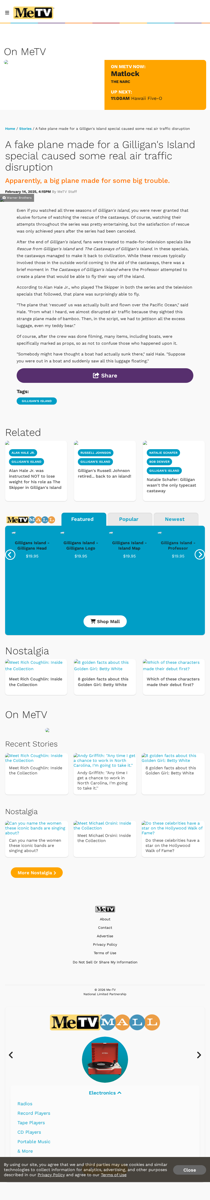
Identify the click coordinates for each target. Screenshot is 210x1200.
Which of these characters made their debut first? (173, 682)
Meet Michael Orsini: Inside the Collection (104, 838)
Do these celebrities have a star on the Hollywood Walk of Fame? (172, 845)
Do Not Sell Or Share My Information (105, 962)
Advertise (105, 936)
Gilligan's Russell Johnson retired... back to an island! (104, 473)
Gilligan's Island (37, 401)
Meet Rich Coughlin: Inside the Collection (35, 682)
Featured (82, 519)
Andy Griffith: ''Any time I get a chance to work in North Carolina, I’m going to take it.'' (102, 780)
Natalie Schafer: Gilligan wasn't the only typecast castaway (171, 485)
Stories (25, 129)
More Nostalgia (36, 872)
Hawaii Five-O (146, 98)
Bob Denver (159, 462)
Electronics (103, 1093)
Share (108, 375)
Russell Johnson (95, 453)
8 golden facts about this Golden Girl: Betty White (103, 682)
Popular (128, 519)
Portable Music (33, 1141)
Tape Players (31, 1122)
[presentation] (10, 555)
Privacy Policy (105, 944)
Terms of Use (105, 953)
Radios (24, 1103)
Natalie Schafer (163, 453)
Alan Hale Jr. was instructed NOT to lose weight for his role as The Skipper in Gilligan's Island (35, 479)
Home (10, 129)
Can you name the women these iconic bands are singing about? (35, 845)
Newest (175, 519)
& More (25, 1151)
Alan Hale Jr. (23, 453)
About (105, 919)
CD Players (29, 1132)
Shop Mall (108, 621)
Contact (105, 927)
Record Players (33, 1113)
